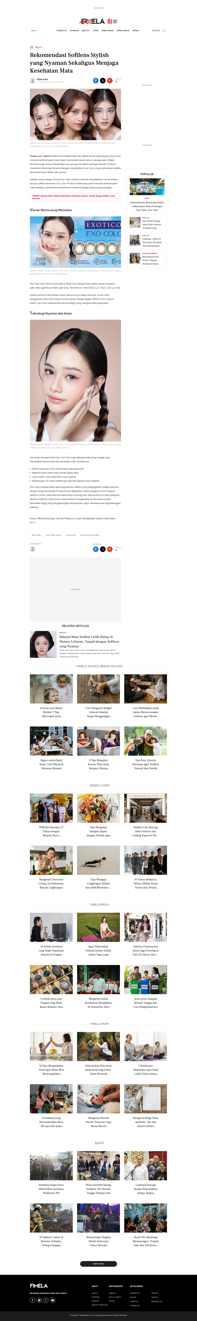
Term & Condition (115, 1297)
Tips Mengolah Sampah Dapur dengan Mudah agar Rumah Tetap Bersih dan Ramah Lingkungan (98, 831)
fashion (74, 31)
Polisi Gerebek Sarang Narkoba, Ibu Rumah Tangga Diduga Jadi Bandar (98, 1188)
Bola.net (133, 1297)
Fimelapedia (99, 904)
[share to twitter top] (103, 80)
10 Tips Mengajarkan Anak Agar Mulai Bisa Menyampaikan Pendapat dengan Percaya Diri (51, 1069)
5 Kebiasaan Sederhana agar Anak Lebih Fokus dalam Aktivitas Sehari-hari (145, 1069)
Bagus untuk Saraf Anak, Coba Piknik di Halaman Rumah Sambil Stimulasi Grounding (51, 764)
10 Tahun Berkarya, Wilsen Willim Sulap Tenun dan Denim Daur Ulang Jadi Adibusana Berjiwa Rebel (145, 883)
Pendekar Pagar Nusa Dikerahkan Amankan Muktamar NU (51, 1188)
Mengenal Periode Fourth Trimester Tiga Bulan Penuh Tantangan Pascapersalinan (98, 1121)
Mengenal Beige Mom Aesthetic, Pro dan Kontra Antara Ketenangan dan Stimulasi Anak (145, 1121)
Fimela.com (134, 1301)
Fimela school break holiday (99, 666)
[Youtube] (52, 1300)
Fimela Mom (99, 1024)
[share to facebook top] (96, 80)
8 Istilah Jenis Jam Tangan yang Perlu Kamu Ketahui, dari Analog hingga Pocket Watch (51, 1002)
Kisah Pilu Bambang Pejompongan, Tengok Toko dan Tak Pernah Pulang (146, 1241)
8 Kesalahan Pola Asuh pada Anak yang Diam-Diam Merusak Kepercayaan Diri (98, 1069)
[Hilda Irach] (33, 80)
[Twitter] (46, 1300)
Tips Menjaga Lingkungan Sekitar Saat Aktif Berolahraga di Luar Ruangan (98, 883)
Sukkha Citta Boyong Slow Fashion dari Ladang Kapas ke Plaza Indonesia (145, 831)
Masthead (95, 1297)
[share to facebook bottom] (96, 549)
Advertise (95, 1301)
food (95, 31)
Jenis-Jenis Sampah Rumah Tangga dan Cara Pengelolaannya (145, 1002)
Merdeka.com (135, 1305)
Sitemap (112, 1301)
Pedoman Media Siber (100, 1305)
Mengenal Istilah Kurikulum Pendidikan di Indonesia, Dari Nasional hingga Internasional (98, 1002)
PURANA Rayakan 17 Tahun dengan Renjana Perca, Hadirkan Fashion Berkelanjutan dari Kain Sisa (51, 831)
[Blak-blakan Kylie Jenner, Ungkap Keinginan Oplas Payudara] (135, 259)
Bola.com (154, 1293)
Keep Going (98, 1264)
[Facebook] (32, 1300)
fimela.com (87, 1315)
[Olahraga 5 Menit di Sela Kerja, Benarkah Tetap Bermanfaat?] (135, 241)
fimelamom (107, 31)
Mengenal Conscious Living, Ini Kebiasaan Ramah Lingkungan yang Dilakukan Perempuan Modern (51, 883)
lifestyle (62, 31)
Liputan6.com (135, 1293)
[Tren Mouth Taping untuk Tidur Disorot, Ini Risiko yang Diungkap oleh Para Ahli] (135, 223)
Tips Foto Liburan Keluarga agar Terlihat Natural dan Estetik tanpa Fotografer (145, 764)
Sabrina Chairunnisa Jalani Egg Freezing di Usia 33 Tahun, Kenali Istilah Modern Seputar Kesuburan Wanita (146, 950)
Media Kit (112, 1293)
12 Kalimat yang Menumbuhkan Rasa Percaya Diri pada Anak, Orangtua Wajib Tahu (51, 1121)
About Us (95, 1293)
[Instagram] (39, 1300)
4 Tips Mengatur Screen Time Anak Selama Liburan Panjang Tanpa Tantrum (98, 764)
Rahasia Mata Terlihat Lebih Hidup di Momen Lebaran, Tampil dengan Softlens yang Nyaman (89, 641)
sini (33, 522)
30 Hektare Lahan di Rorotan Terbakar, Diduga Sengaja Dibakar (51, 1241)
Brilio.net (154, 1297)
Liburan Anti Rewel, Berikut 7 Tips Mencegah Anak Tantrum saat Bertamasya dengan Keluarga (51, 712)
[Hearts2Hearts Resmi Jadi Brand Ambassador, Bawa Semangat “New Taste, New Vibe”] (147, 186)
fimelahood (123, 31)
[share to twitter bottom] (103, 549)
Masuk (156, 30)
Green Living (99, 785)
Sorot (99, 1143)
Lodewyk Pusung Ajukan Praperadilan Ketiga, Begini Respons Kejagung (146, 1188)
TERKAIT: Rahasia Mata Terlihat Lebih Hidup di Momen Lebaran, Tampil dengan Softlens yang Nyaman (73, 197)
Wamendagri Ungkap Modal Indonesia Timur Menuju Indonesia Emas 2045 (98, 1241)
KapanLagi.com (156, 1301)
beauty (86, 31)
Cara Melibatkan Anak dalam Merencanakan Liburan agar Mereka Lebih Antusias (145, 712)
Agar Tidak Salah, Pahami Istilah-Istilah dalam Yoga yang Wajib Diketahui (98, 950)
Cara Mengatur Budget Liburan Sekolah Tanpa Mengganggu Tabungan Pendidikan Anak (98, 712)
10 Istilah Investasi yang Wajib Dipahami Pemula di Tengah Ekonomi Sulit (51, 950)
